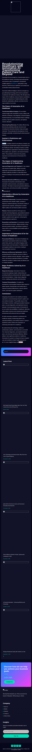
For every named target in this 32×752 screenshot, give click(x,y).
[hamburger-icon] (28, 5)
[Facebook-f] (12, 746)
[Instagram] (17, 746)
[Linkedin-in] (15, 746)
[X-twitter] (20, 746)
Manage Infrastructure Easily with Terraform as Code (14, 651)
